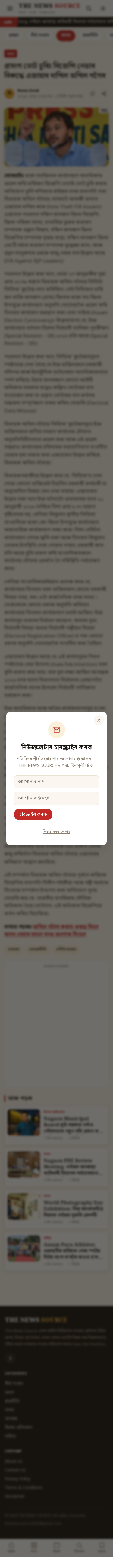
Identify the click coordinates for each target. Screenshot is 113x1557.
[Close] (99, 720)
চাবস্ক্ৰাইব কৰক (33, 814)
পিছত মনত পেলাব (56, 832)
